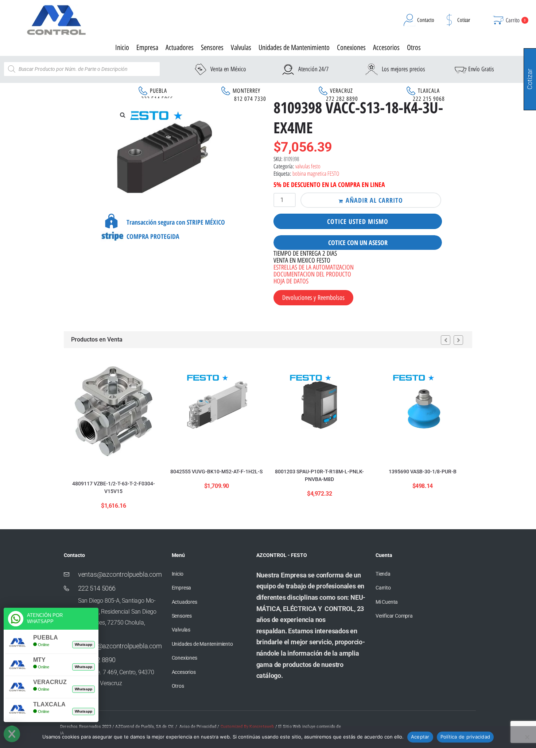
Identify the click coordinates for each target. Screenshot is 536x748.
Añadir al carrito (374, 200)
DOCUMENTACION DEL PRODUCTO (312, 274)
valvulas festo (308, 166)
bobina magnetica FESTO (315, 173)
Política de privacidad (465, 737)
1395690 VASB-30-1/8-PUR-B (423, 471)
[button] (122, 115)
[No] (527, 737)
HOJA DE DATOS (290, 281)
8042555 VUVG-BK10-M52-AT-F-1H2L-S (216, 471)
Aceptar (420, 737)
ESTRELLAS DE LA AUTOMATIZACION (313, 267)
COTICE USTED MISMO (357, 221)
